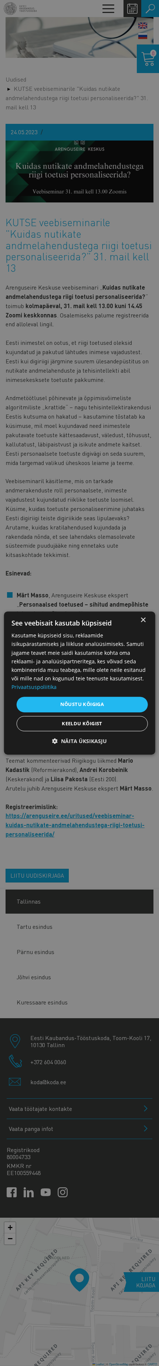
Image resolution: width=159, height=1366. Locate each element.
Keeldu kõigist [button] (82, 723)
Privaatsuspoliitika (34, 686)
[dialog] (79, 683)
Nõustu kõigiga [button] (82, 704)
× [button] (143, 620)
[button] (79, 741)
